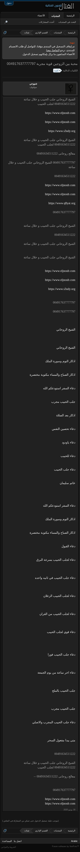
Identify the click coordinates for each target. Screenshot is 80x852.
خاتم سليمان (67, 483)
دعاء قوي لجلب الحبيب (61, 632)
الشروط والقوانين (8, 847)
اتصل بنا (18, 841)
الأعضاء (41, 15)
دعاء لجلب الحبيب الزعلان (59, 596)
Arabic (74, 841)
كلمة (56, 70)
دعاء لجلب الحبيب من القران (57, 614)
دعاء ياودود (68, 442)
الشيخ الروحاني (65, 329)
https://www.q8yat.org (61, 203)
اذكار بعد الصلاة (65, 415)
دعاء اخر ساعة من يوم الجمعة (56, 672)
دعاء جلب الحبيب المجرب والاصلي (53, 722)
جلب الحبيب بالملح (63, 690)
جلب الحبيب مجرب (63, 401)
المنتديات (55, 16)
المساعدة (7, 841)
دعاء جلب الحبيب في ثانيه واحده (55, 577)
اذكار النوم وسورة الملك (60, 361)
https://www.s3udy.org (61, 131)
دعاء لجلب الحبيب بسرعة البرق (55, 559)
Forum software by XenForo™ (65, 846)
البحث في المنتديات (67, 22)
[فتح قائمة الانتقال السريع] (5, 32)
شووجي (33, 83)
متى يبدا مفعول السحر (61, 740)
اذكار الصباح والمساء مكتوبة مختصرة (52, 374)
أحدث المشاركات (46, 22)
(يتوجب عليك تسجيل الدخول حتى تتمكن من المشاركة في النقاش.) (30, 821)
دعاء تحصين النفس (63, 429)
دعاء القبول (68, 546)
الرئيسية (70, 15)
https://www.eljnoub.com (60, 113)
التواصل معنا (53, 50)
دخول (9, 3)
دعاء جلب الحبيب (64, 469)
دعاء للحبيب (68, 456)
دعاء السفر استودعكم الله (59, 388)
